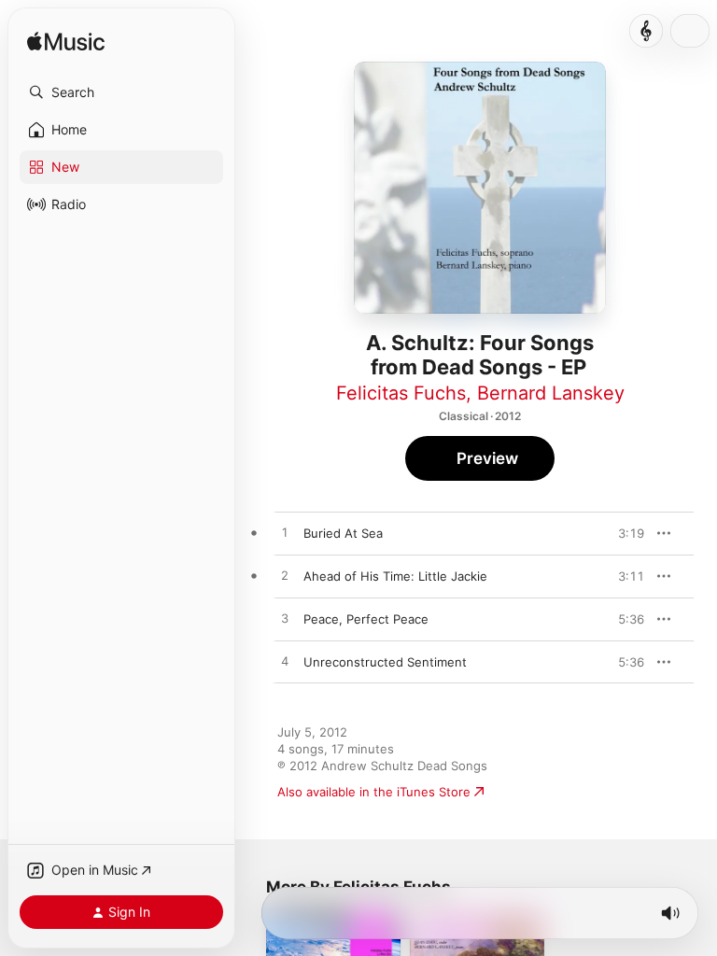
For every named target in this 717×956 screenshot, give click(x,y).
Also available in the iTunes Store (374, 791)
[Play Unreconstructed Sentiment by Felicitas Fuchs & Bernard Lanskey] (284, 662)
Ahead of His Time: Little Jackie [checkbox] (395, 576)
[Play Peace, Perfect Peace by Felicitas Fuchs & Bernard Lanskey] (284, 619)
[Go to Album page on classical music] (646, 31)
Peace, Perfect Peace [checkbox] (366, 619)
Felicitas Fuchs (401, 393)
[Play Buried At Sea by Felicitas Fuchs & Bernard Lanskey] (284, 533)
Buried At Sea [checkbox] (343, 533)
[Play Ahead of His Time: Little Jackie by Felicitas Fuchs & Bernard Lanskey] (284, 576)
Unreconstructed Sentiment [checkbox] (385, 661)
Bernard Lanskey (551, 393)
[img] (66, 42)
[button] (121, 92)
